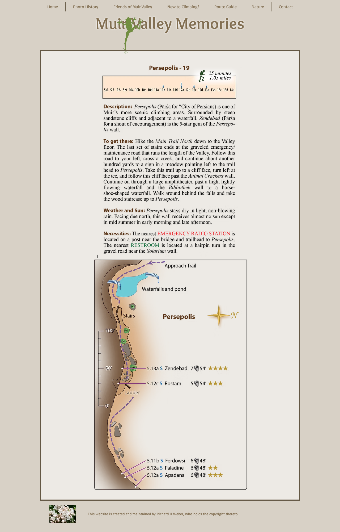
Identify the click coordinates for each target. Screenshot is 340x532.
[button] (86, 6)
